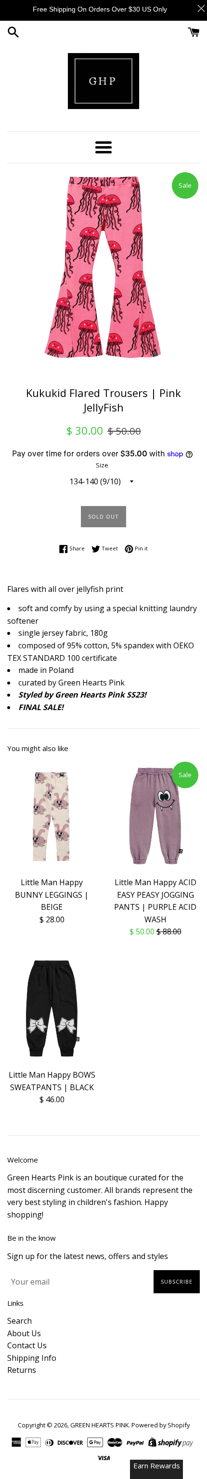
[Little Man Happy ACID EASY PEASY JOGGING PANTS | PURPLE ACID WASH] (155, 816)
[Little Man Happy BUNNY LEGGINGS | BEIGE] (51, 816)
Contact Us (27, 1345)
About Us (24, 1333)
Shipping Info (31, 1358)
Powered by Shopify (160, 1425)
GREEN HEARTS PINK (99, 1425)
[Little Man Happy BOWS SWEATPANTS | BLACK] (51, 1008)
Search (19, 1320)
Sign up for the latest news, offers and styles (87, 1256)
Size (102, 465)
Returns (21, 1370)
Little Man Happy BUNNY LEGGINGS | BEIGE (52, 894)
